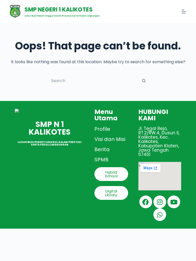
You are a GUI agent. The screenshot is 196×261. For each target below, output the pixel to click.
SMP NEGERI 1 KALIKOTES (58, 10)
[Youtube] (173, 201)
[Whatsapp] (159, 214)
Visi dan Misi (109, 139)
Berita (102, 149)
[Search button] (144, 80)
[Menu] (184, 11)
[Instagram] (159, 201)
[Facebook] (145, 201)
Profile (102, 129)
